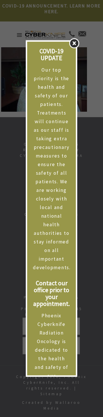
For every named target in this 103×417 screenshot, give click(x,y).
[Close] (74, 43)
